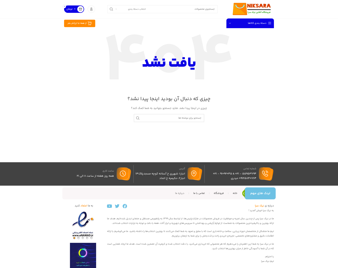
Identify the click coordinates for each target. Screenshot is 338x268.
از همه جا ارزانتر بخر (77, 23)
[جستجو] (111, 9)
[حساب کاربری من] (91, 9)
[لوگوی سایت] (252, 9)
